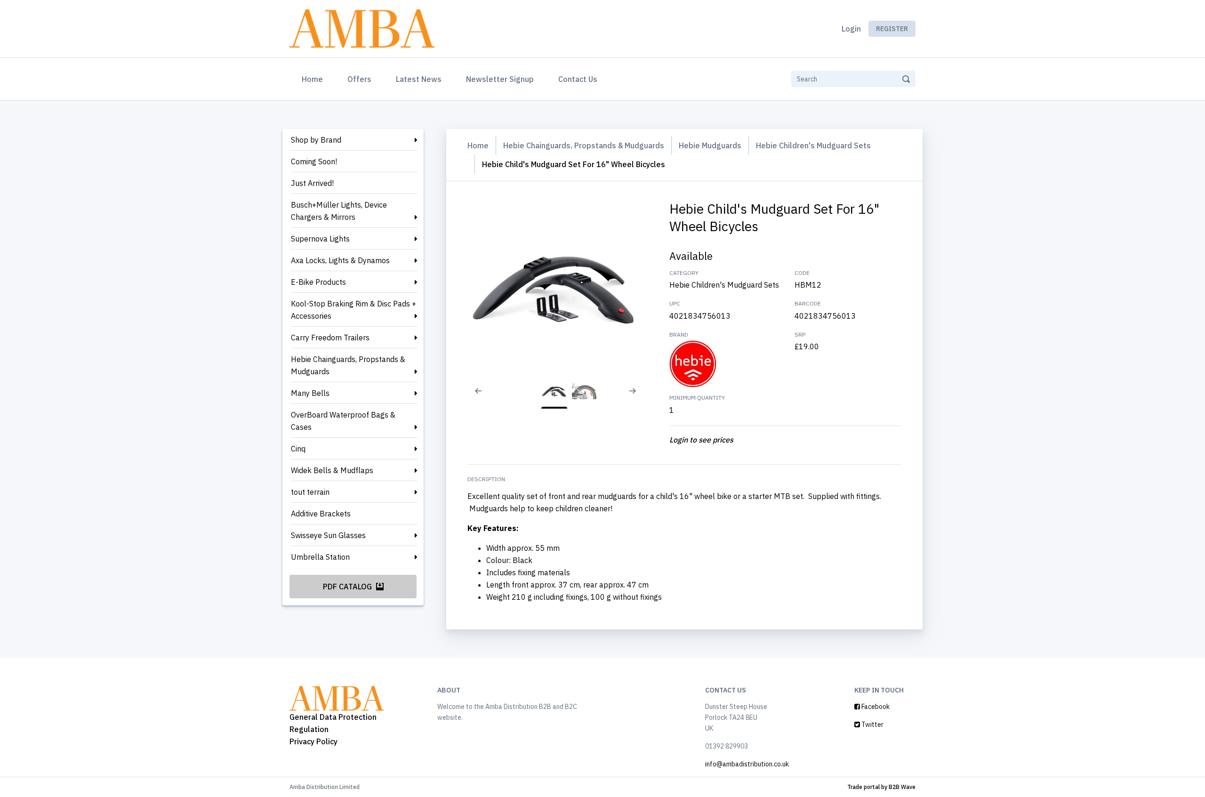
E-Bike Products (318, 282)
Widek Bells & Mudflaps (332, 470)
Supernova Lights (320, 238)
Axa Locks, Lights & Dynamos (340, 260)
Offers (359, 79)
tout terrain (310, 492)
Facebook (875, 706)
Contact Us (577, 79)
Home (314, 79)
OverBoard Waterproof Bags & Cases (343, 421)
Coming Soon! (314, 161)
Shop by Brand (316, 140)
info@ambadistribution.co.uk (747, 764)
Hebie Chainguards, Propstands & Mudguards (348, 365)
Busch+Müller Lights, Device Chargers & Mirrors (339, 211)
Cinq (298, 448)
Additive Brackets (321, 513)
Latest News (419, 79)
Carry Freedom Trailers (330, 337)
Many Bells (310, 393)
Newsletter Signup (500, 79)
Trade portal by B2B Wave (881, 786)
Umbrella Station (320, 557)
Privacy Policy (313, 741)
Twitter (872, 724)
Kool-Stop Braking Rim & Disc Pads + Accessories (353, 310)
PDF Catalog (348, 586)
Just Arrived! (312, 183)
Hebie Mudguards (710, 145)
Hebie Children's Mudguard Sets (813, 145)
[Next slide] (636, 396)
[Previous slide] (472, 396)
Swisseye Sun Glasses (328, 535)
